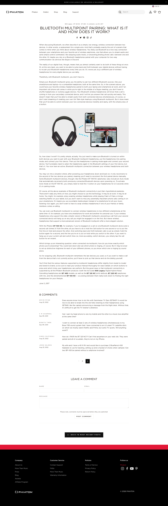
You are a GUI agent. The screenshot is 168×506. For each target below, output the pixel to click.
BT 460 (83, 24)
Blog (65, 12)
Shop (56, 12)
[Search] (120, 12)
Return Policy (90, 472)
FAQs (52, 468)
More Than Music (21, 468)
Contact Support (56, 465)
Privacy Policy (90, 468)
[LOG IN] (150, 12)
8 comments (91, 24)
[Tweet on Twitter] (80, 37)
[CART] (159, 12)
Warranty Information (58, 475)
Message (43, 396)
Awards (18, 478)
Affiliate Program (21, 482)
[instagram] (87, 37)
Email (87, 386)
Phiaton (35, 12)
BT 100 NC (57, 226)
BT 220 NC (112, 273)
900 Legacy (68, 24)
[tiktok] (91, 37)
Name (41, 386)
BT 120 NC (77, 24)
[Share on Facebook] (77, 37)
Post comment (84, 416)
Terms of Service (91, 465)
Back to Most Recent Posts (85, 434)
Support (75, 12)
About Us (18, 465)
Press (17, 472)
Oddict (46, 12)
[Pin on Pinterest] (84, 37)
